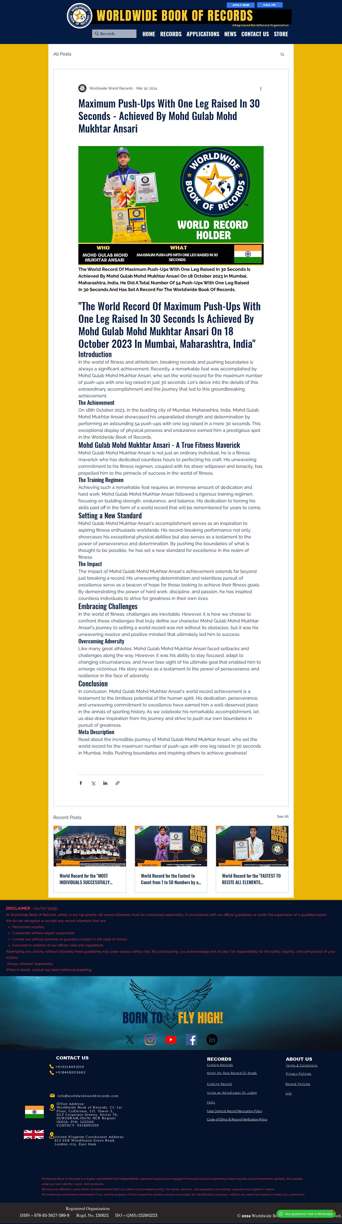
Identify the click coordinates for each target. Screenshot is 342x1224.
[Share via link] (117, 783)
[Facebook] (191, 1039)
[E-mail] (52, 1095)
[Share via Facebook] (80, 783)
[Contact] (51, 1066)
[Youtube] (171, 1039)
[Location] (51, 1135)
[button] (282, 54)
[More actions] (261, 88)
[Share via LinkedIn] (105, 783)
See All (283, 816)
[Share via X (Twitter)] (93, 783)
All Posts (62, 54)
